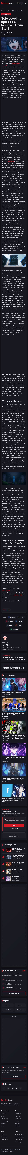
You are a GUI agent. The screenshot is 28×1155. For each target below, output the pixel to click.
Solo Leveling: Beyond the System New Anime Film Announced (13, 758)
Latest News (18, 1113)
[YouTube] (16, 1088)
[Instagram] (12, 1088)
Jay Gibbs (9, 32)
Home (2, 8)
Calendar (20, 1005)
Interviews (17, 1123)
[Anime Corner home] (8, 3)
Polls (6, 1151)
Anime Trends (4, 1139)
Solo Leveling (6, 609)
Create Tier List (18, 1139)
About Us (3, 1113)
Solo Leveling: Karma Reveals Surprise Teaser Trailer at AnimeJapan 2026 (13, 778)
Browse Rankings (19, 1134)
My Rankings (18, 1142)
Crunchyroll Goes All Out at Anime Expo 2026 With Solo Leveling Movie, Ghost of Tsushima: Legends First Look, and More (13, 737)
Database (8, 1005)
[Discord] (20, 1088)
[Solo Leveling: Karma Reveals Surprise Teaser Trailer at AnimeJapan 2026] (14, 769)
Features (17, 1126)
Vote (24, 1067)
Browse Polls (4, 1137)
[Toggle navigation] (25, 3)
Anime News (8, 1009)
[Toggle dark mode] (18, 3)
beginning (11, 161)
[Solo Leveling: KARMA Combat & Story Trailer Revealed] (14, 684)
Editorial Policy (4, 1118)
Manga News (20, 1009)
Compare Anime (5, 1142)
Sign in (14, 825)
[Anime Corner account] (21, 3)
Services (3, 1123)
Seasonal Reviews (6, 14)
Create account (14, 828)
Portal (2, 1151)
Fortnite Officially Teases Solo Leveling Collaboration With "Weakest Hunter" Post (13, 800)
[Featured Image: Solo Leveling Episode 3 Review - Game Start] (14, 44)
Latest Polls (3, 1134)
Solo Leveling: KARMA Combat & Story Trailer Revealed (12, 693)
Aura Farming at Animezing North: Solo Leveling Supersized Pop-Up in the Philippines (13, 714)
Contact (3, 1116)
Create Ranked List (19, 1137)
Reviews (17, 1121)
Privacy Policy (4, 1121)
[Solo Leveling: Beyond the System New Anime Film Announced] (14, 749)
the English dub (17, 595)
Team (2, 1126)
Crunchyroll (6, 591)
